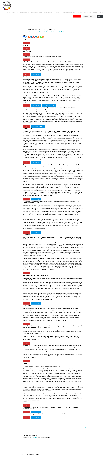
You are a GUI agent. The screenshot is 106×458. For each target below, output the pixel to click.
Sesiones (80, 12)
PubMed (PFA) (36, 105)
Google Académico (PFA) (49, 105)
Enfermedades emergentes (69, 12)
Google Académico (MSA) (38, 126)
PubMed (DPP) (36, 74)
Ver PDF (26, 43)
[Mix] (38, 37)
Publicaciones (57, 12)
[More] (43, 37)
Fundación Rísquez (24, 12)
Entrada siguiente (85, 427)
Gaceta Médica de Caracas (36, 12)
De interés (95, 12)
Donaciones (77, 16)
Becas (101, 12)
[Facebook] (24, 37)
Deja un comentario (27, 31)
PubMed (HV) (36, 199)
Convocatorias (87, 12)
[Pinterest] (33, 37)
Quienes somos (15, 12)
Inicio (8, 12)
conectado (35, 437)
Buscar (99, 16)
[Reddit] (29, 37)
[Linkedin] (31, 37)
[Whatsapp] (41, 37)
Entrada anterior (20, 427)
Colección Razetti (48, 12)
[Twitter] (26, 37)
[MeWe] (36, 37)
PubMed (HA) (36, 162)
